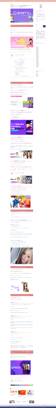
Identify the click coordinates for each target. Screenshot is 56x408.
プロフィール (37, 73)
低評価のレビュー (18, 74)
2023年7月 (37, 65)
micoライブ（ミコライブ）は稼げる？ (18, 66)
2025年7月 (37, 50)
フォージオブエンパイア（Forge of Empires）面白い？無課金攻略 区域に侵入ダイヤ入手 (40, 32)
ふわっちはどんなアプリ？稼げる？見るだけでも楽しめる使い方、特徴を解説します (40, 35)
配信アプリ (37, 76)
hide (23, 59)
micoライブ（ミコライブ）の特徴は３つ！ (20, 62)
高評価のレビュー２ (18, 73)
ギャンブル (37, 72)
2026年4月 (37, 47)
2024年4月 (37, 60)
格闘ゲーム (37, 75)
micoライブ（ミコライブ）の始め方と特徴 (19, 61)
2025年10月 (37, 49)
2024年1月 (37, 61)
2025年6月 (37, 51)
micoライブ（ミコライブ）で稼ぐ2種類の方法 (21, 67)
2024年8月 (37, 58)
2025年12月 (37, 48)
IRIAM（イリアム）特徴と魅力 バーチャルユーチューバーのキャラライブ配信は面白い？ (40, 38)
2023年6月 (37, 66)
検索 (44, 26)
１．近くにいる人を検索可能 (19, 63)
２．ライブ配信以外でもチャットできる (20, 64)
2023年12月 (37, 62)
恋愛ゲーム (37, 74)
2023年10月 (37, 63)
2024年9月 (37, 57)
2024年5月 (37, 59)
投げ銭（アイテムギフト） (19, 68)
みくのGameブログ (13, 0)
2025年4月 (37, 52)
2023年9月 (37, 64)
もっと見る (37, 21)
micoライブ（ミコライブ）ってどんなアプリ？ (19, 60)
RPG (36, 71)
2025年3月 (37, 53)
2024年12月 (37, 55)
